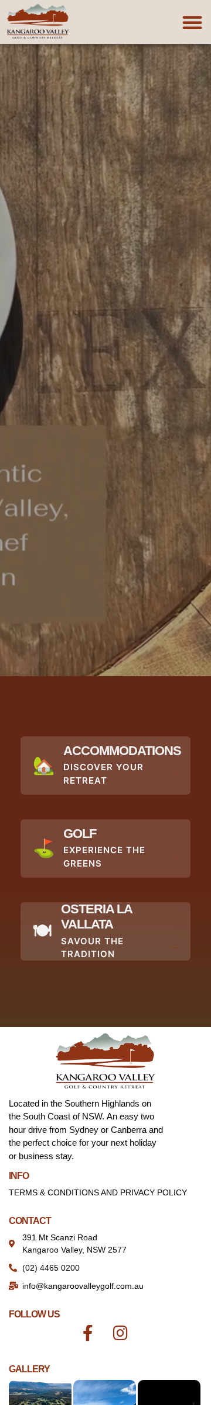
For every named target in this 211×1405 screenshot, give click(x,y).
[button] (192, 22)
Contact (30, 1221)
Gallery (29, 1369)
